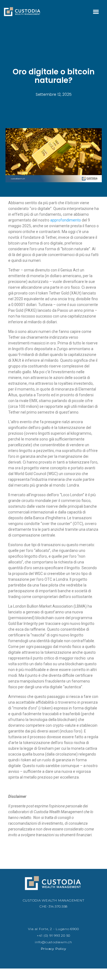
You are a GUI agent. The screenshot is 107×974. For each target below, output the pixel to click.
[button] (96, 11)
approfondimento (65, 220)
